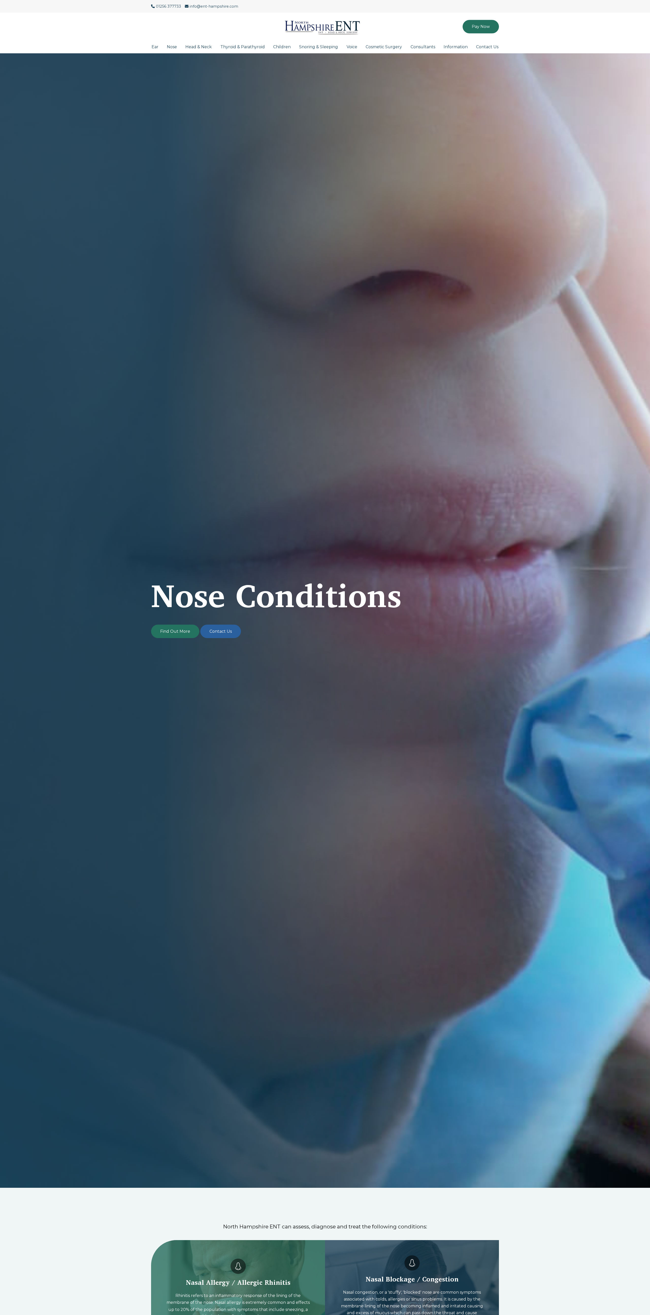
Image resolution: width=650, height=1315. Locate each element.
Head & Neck (198, 46)
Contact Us (487, 46)
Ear (155, 46)
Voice (352, 46)
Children (282, 46)
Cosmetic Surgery (384, 46)
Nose (172, 46)
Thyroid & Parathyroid (242, 46)
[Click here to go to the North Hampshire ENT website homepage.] (325, 24)
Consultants (423, 46)
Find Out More (175, 631)
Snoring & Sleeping (318, 46)
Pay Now (481, 26)
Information (456, 46)
